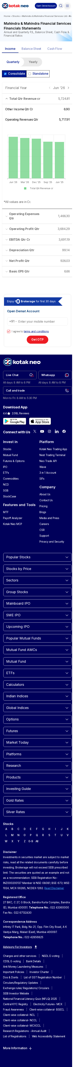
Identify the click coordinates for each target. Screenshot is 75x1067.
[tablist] (37, 49)
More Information (15, 1048)
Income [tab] (10, 49)
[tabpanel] (37, 169)
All (37, 841)
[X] (35, 431)
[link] (20, 375)
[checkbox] (8, 331)
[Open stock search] (61, 6)
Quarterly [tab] (13, 62)
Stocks (16, 16)
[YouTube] (42, 431)
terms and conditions (36, 331)
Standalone (40, 73)
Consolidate (16, 73)
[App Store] (40, 421)
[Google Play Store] (14, 421)
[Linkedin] (57, 431)
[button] (46, 6)
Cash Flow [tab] (54, 49)
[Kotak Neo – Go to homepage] (15, 6)
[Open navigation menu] (67, 6)
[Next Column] (68, 87)
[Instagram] (49, 431)
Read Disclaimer (54, 888)
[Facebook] (64, 431)
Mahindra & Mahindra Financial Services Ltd (44, 16)
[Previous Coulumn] (49, 87)
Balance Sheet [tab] (31, 49)
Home (7, 16)
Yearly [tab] (33, 62)
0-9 (30, 841)
